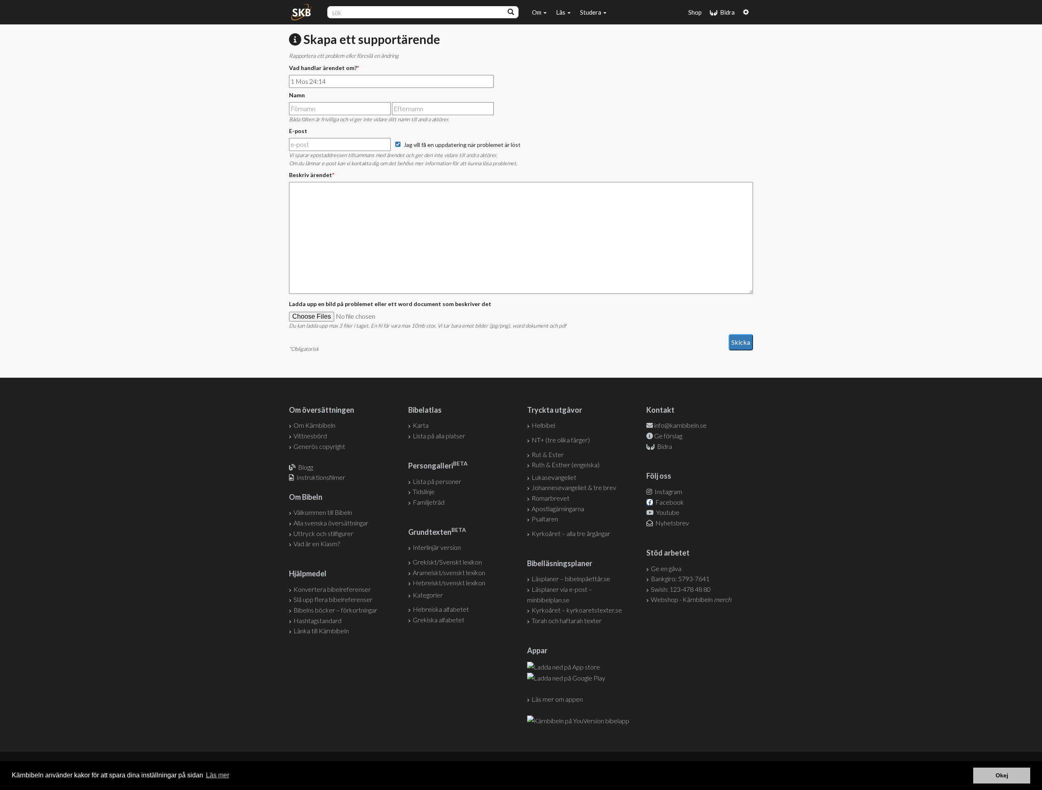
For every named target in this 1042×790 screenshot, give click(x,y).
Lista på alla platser (439, 436)
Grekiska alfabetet (438, 620)
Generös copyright (319, 446)
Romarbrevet (550, 498)
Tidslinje (424, 491)
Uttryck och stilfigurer (323, 533)
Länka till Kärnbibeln (321, 631)
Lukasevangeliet (554, 477)
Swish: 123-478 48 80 (681, 589)
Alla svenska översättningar (330, 523)
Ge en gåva (666, 568)
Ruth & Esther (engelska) (566, 464)
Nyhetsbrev (671, 523)
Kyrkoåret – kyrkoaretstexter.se (577, 610)
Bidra (726, 12)
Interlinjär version (437, 547)
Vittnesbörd (310, 436)
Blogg (305, 467)
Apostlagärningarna (558, 508)
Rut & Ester (548, 454)
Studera (591, 12)
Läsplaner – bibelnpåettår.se (571, 578)
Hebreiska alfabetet (441, 609)
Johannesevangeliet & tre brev (574, 487)
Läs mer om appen (557, 699)
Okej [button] (1002, 775)
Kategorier (428, 595)
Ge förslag (668, 436)
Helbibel (543, 425)
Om (537, 12)
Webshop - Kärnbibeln (691, 599)
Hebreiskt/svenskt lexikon (449, 582)
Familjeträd (428, 502)
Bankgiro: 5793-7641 (680, 578)
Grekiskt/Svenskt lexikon (447, 562)
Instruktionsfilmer (320, 477)
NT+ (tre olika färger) (561, 440)
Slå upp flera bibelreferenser (332, 599)
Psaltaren (545, 519)
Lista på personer (437, 481)
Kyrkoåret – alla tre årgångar (571, 533)
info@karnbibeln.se (680, 425)
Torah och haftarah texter (567, 620)
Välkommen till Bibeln (322, 512)
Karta (421, 425)
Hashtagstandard (317, 620)
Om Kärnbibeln (314, 425)
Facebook (669, 502)
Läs (561, 12)
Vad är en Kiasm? (316, 543)
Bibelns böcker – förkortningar (335, 610)
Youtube (667, 512)
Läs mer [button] (217, 775)
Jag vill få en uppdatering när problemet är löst (462, 144)
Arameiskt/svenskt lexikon (449, 572)
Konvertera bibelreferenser (332, 589)
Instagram (667, 491)
